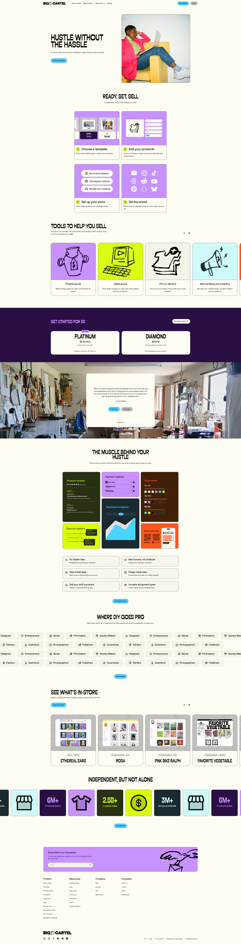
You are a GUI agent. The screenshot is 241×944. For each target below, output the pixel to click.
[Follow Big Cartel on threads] (49, 938)
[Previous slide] (184, 233)
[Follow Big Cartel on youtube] (58, 938)
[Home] (54, 3)
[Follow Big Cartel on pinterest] (62, 938)
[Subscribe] (90, 865)
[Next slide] (189, 233)
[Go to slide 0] (119, 422)
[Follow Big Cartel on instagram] (44, 938)
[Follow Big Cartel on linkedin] (67, 938)
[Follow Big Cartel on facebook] (53, 938)
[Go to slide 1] (123, 422)
